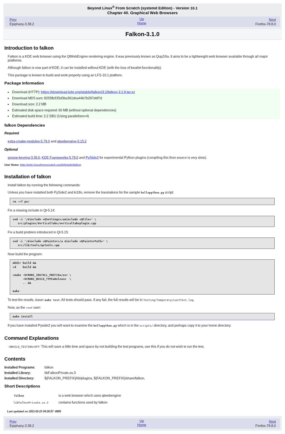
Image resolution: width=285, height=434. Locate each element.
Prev (13, 19)
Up (142, 19)
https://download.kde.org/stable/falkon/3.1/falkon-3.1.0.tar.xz (88, 92)
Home (141, 23)
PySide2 (92, 157)
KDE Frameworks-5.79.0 (60, 157)
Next (272, 19)
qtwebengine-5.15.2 (72, 141)
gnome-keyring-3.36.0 (24, 157)
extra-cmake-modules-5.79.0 (29, 141)
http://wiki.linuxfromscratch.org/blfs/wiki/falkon (50, 164)
